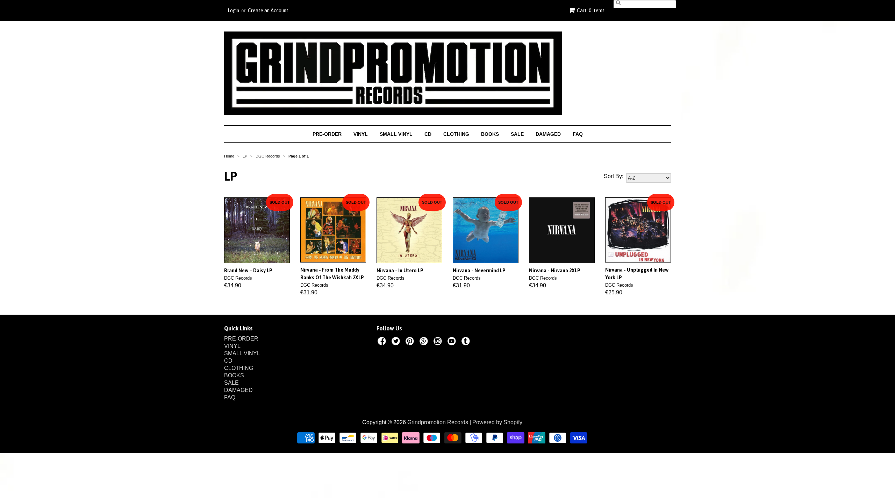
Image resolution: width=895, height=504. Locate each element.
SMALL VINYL (396, 134)
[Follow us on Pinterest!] (411, 342)
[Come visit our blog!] (466, 342)
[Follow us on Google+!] (425, 342)
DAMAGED (548, 134)
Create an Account (268, 10)
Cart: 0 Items (590, 10)
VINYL (360, 134)
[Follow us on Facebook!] (383, 342)
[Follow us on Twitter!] (397, 342)
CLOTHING (456, 134)
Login (233, 10)
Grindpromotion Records (437, 422)
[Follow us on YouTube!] (453, 342)
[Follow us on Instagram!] (439, 342)
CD (427, 134)
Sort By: (613, 176)
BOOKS (490, 134)
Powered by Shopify (497, 422)
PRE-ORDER (327, 134)
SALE (517, 134)
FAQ (578, 134)
